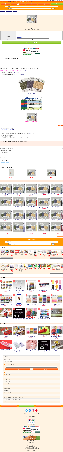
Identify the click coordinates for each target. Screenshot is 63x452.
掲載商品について (7, 388)
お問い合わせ (30, 133)
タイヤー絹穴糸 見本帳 (20, 74)
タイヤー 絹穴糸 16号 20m (31, 93)
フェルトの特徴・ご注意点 (8, 383)
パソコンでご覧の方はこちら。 (31, 416)
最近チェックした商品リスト (9, 392)
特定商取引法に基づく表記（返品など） (7, 148)
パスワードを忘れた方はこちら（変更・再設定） (12, 399)
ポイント (11, 128)
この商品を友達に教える (4, 152)
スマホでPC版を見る (36, 413)
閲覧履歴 (20, 1)
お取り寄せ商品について (8, 390)
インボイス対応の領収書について (9, 395)
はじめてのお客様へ (7, 379)
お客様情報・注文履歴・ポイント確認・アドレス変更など (14, 397)
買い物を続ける (3, 157)
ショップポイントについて (8, 381)
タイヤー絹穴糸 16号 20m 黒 (51, 177)
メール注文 (13, 129)
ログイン (2, 128)
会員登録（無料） (60, 0)
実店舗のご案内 (6, 401)
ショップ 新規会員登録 (8, 361)
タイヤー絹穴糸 (16, 72)
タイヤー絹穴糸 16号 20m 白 (31, 177)
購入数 (8, 39)
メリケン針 (24, 70)
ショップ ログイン (7, 359)
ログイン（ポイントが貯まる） (51, 0)
